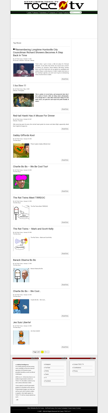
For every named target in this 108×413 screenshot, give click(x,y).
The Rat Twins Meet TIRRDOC (29, 197)
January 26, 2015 (28, 138)
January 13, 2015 (28, 325)
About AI (66, 12)
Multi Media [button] (43, 12)
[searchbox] (76, 12)
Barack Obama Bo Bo (24, 260)
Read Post (65, 79)
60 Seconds (16, 60)
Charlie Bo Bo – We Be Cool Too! (30, 166)
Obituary (32, 60)
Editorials (35, 12)
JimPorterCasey (49, 408)
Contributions (77, 367)
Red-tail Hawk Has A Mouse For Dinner (34, 115)
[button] (80, 12)
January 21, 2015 (28, 201)
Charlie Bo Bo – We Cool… (27, 291)
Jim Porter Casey (19, 58)
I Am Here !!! (19, 85)
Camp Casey (71, 408)
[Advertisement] (54, 26)
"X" (46, 377)
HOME (29, 12)
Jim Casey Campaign (61, 408)
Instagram (48, 364)
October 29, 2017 (28, 119)
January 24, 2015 (28, 170)
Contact (78, 408)
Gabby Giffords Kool (24, 135)
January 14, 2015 (28, 294)
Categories (52, 12)
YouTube (47, 367)
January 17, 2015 (28, 263)
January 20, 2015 (28, 232)
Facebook (48, 381)
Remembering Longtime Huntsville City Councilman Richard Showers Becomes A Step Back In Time (38, 52)
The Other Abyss (17, 140)
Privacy (76, 371)
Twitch (47, 374)
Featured (20, 120)
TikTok (47, 371)
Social (60, 12)
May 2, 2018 (26, 89)
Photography (21, 90)
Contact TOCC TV (79, 364)
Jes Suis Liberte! (22, 322)
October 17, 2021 (28, 58)
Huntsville (27, 60)
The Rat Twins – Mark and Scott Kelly (33, 228)
